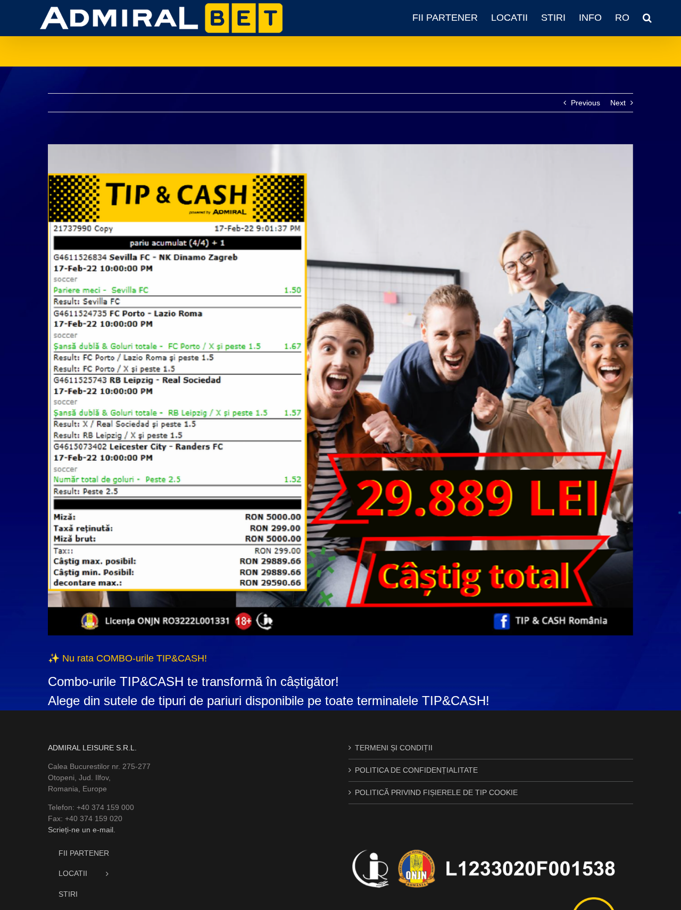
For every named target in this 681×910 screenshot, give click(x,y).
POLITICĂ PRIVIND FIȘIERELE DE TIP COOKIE (436, 792)
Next (618, 102)
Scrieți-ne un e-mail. (81, 829)
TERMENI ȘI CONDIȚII (394, 747)
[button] (647, 17)
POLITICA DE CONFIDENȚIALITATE (416, 770)
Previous (585, 102)
